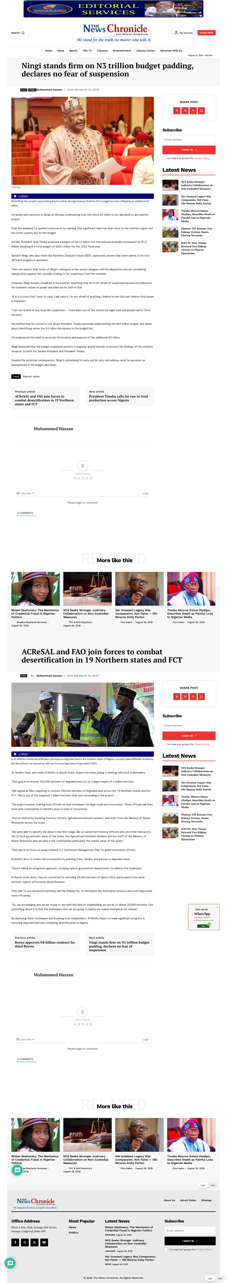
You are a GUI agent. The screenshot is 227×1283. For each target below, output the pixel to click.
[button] (18, 32)
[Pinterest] (193, 110)
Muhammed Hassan (49, 89)
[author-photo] (13, 622)
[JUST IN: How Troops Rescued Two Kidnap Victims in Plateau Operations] (170, 246)
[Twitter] (185, 110)
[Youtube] (44, 1242)
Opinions (110, 1235)
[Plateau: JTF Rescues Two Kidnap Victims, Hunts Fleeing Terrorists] (170, 232)
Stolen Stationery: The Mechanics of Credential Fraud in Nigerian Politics (35, 614)
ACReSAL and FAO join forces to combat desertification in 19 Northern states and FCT (44, 400)
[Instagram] (25, 1242)
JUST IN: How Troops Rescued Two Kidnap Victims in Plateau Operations (193, 248)
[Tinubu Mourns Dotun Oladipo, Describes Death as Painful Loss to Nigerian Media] (170, 214)
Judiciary (110, 1251)
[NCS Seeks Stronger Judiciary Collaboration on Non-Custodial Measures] (170, 185)
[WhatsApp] (201, 110)
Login (145, 493)
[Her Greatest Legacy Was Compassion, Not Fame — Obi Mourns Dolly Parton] (170, 200)
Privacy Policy (201, 158)
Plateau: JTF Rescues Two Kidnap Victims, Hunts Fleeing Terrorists (196, 232)
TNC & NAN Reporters (80, 622)
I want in (187, 149)
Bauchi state (31, 376)
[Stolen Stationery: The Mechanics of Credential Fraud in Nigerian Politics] (35, 589)
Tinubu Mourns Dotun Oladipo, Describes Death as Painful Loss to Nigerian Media (198, 216)
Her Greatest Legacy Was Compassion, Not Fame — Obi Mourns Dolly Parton (196, 200)
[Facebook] (176, 110)
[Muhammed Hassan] (19, 428)
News (108, 1264)
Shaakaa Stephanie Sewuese (32, 622)
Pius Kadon (126, 622)
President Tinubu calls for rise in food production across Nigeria (118, 398)
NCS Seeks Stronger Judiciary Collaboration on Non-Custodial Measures (197, 185)
